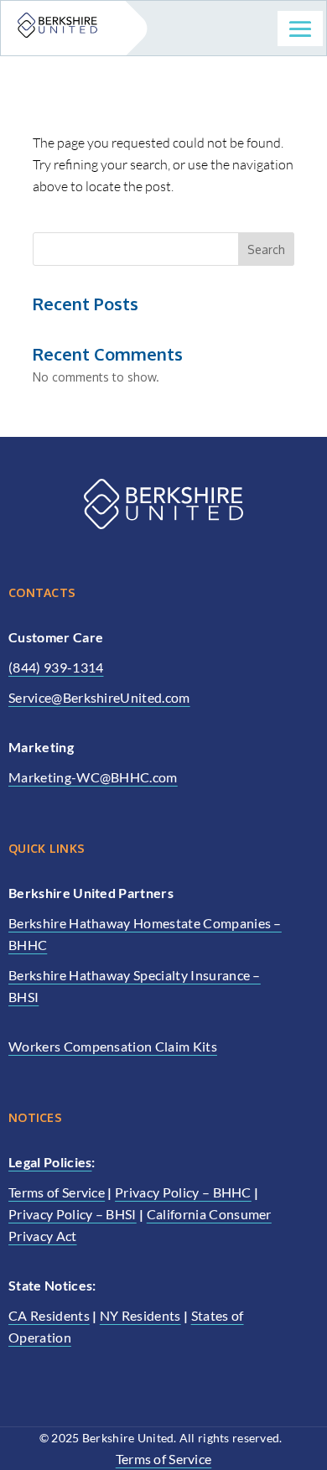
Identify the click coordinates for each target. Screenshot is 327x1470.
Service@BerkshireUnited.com (99, 697)
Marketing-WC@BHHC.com (93, 777)
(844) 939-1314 (55, 667)
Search (266, 249)
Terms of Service (56, 1192)
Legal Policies (49, 1162)
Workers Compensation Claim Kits (112, 1046)
